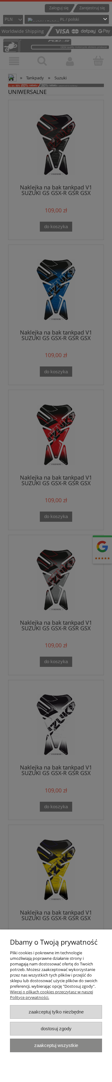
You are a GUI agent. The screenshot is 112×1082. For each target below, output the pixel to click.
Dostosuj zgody (56, 1028)
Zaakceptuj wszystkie (56, 1045)
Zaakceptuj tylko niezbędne (56, 1011)
